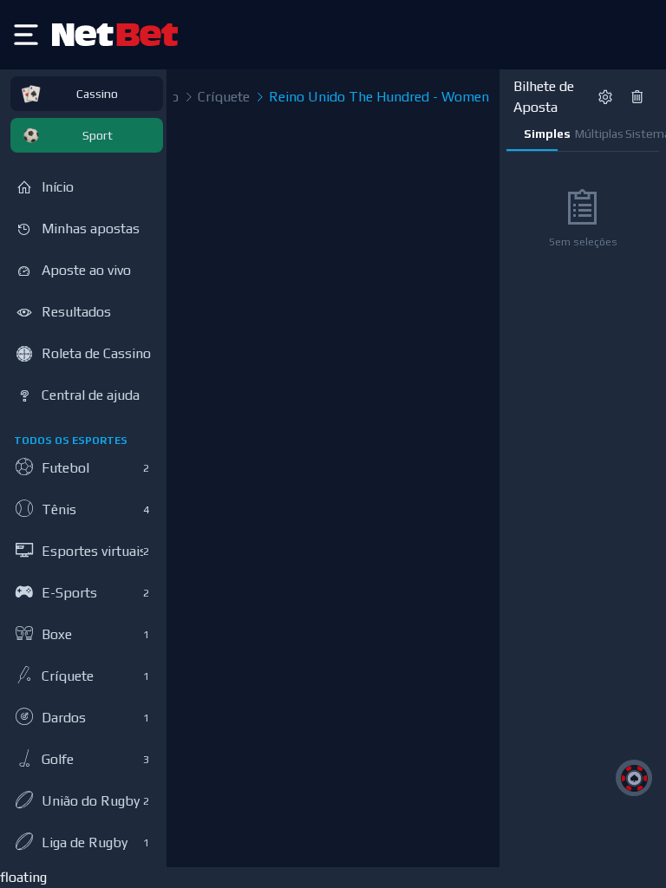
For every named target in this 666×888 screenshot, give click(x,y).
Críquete (222, 96)
